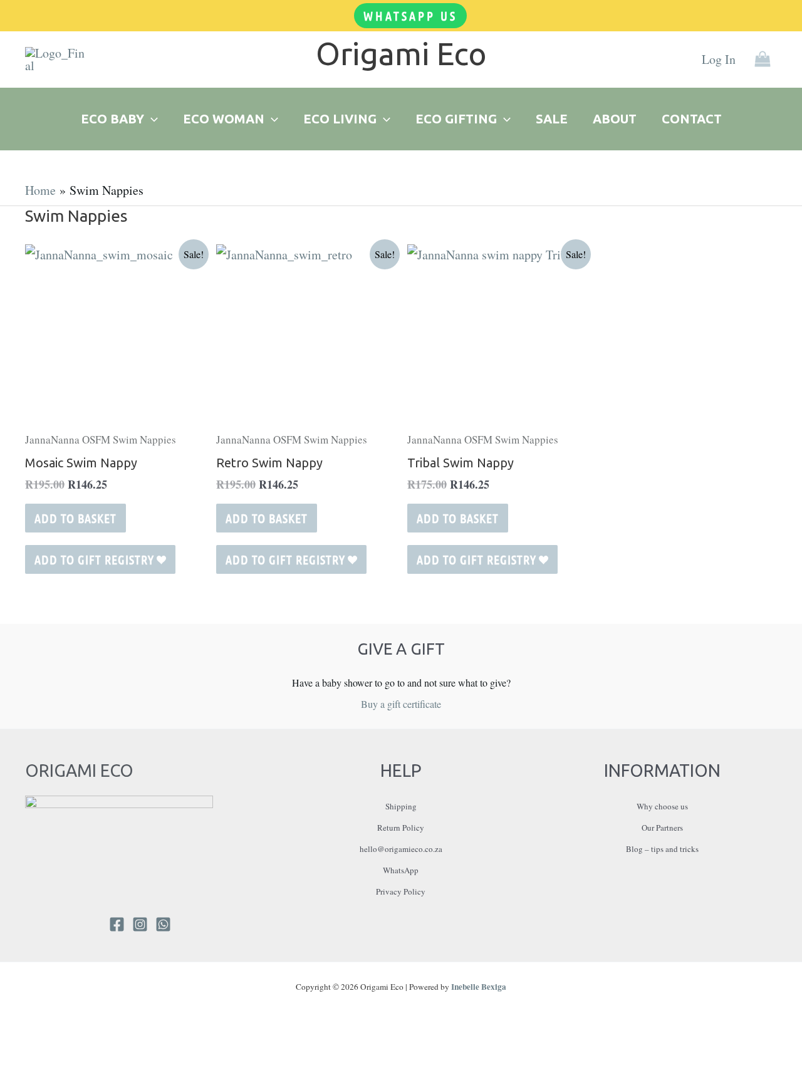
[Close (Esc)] (75, 1052)
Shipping (401, 806)
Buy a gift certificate (401, 703)
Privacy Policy (400, 891)
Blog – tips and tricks (662, 848)
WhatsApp (401, 870)
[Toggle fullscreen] (31, 1052)
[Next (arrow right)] (31, 1073)
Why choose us (662, 806)
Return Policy (400, 827)
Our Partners (662, 827)
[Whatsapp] (163, 924)
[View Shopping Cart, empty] (762, 60)
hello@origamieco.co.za (401, 848)
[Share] (53, 1052)
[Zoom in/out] (9, 1052)
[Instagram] (140, 924)
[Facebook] (117, 924)
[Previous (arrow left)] (9, 1073)
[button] (410, 15)
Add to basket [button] (75, 518)
